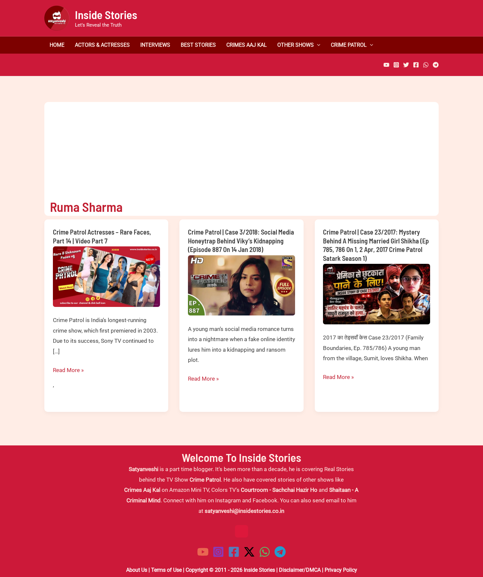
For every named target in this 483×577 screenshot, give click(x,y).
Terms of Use (166, 570)
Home (57, 45)
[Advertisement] (236, 148)
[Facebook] (416, 65)
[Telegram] (436, 65)
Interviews (155, 45)
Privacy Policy (341, 570)
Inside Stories (106, 14)
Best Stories (198, 45)
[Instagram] (396, 65)
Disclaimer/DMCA (300, 570)
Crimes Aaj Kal (246, 45)
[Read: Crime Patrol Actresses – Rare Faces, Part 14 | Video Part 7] (106, 276)
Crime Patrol (349, 45)
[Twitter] (406, 65)
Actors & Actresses (102, 45)
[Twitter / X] (249, 552)
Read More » (68, 371)
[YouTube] (386, 65)
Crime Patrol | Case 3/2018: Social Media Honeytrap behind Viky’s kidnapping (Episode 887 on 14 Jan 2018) (241, 240)
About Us (136, 570)
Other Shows (295, 45)
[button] (317, 45)
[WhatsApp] (426, 65)
